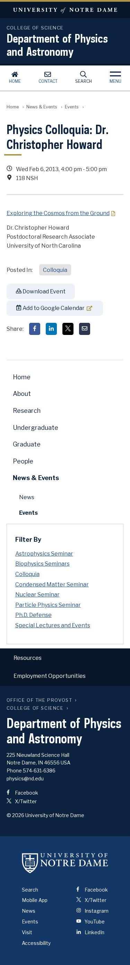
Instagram (96, 911)
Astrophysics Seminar (44, 553)
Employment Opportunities (50, 676)
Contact (48, 81)
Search (83, 81)
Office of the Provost (39, 700)
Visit (27, 932)
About (22, 393)
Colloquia (55, 270)
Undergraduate (35, 427)
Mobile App (34, 900)
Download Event (43, 291)
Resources (28, 658)
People (23, 461)
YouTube (94, 921)
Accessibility (36, 943)
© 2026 (15, 815)
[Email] (84, 329)
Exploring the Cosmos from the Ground (58, 213)
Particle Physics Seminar (48, 605)
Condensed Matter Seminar (52, 584)
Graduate (27, 444)
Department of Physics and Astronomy (57, 45)
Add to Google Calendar (53, 308)
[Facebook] (34, 329)
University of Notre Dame (65, 10)
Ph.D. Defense (33, 615)
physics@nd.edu (25, 778)
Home (15, 81)
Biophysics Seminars (42, 563)
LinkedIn (94, 932)
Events (72, 106)
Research (27, 410)
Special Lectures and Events (52, 625)
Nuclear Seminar (37, 594)
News (26, 497)
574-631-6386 (39, 770)
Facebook (26, 793)
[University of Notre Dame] (65, 863)
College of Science (35, 708)
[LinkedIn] (51, 329)
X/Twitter (25, 801)
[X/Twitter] (67, 329)
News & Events (41, 106)
